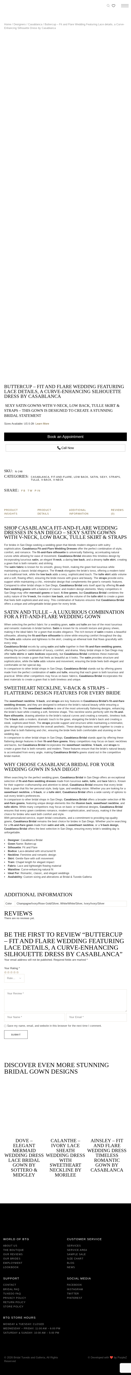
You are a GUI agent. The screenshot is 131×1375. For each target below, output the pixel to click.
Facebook (74, 1284)
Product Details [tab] (44, 512)
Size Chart (75, 1258)
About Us (10, 1245)
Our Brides (11, 1258)
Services (74, 1245)
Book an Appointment (65, 436)
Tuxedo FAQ (12, 1293)
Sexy (103, 477)
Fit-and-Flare (61, 477)
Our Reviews (13, 1254)
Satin (94, 477)
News (71, 1267)
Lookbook (11, 1267)
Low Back (81, 477)
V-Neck (58, 479)
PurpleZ (122, 1357)
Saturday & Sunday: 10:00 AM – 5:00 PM (31, 1332)
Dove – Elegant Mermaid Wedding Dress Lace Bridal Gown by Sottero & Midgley (24, 1157)
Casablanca (40, 477)
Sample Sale (76, 1254)
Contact (9, 1284)
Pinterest (74, 1298)
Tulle (35, 479)
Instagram (75, 1289)
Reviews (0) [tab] (117, 512)
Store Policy (13, 1306)
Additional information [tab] (79, 512)
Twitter (73, 1293)
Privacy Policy (14, 1298)
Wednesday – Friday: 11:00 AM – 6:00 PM (31, 1328)
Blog (71, 1263)
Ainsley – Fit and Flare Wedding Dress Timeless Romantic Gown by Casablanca (107, 1155)
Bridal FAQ (11, 1289)
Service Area (77, 1250)
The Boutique (13, 1250)
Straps (114, 477)
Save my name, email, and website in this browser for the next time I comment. (54, 1025)
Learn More (42, 423)
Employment (12, 1263)
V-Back (46, 479)
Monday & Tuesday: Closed (23, 1324)
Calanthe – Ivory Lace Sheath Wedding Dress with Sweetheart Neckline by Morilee (65, 1157)
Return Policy (14, 1302)
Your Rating (12, 968)
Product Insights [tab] (11, 512)
